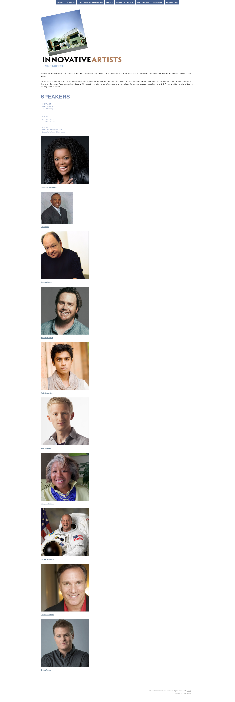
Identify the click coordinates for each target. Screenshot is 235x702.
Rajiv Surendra (46, 393)
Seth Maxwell (46, 448)
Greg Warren (46, 670)
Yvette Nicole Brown (48, 187)
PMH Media (187, 693)
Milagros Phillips (47, 504)
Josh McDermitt (47, 338)
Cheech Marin (46, 282)
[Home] (125, 4)
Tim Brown (45, 227)
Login (189, 691)
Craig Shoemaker (47, 614)
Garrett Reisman (47, 559)
